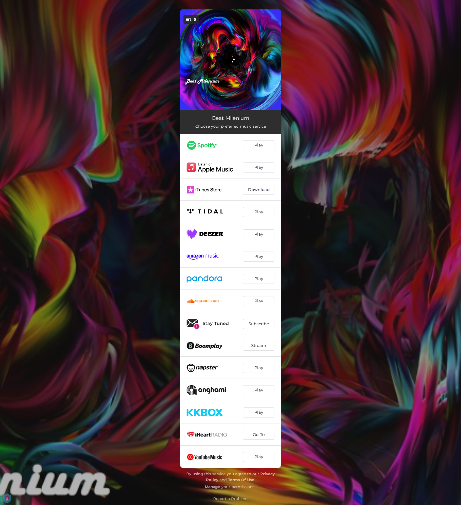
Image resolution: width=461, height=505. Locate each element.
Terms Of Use (241, 479)
